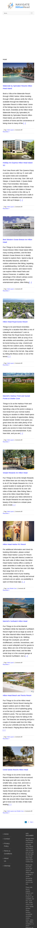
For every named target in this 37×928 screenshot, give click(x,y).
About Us (6, 859)
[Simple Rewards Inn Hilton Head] (18, 460)
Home (6, 834)
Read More (6, 131)
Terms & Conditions (7, 852)
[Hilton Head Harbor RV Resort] (18, 531)
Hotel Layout (10, 130)
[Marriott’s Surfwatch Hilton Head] (18, 608)
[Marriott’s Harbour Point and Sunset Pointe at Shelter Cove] (18, 383)
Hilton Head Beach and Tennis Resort (17, 695)
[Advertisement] (18, 36)
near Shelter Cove (12, 588)
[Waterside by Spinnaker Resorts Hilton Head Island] (18, 73)
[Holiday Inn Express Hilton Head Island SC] (18, 150)
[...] (24, 123)
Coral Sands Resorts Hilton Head (15, 770)
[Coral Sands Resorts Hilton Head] (18, 756)
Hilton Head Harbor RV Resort (14, 544)
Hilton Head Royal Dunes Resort (15, 322)
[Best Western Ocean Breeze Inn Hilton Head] (18, 226)
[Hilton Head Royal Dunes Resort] (18, 309)
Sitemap (7, 866)
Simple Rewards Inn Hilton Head (15, 473)
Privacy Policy (7, 844)
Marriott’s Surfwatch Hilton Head (15, 621)
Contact (7, 839)
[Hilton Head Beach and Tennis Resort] (18, 682)
